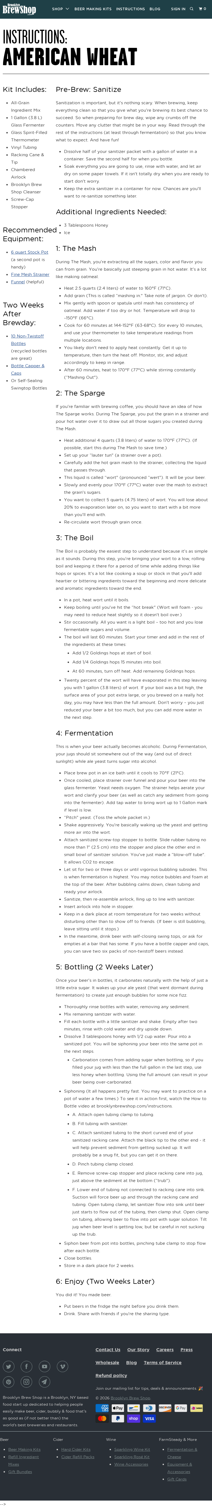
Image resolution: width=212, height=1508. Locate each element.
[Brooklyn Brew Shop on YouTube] (46, 1366)
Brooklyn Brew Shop (130, 1397)
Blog (155, 9)
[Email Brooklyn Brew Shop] (46, 1382)
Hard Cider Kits (76, 1449)
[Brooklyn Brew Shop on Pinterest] (10, 1382)
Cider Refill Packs (77, 1456)
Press (187, 1350)
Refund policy (111, 1375)
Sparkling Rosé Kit (132, 1456)
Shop (59, 9)
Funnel (18, 281)
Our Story (138, 1350)
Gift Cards (177, 1479)
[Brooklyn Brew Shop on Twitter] (10, 1366)
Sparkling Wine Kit (132, 1449)
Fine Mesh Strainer (30, 274)
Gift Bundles (20, 1471)
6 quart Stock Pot (29, 252)
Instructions (130, 9)
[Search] (192, 8)
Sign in (178, 9)
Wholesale (107, 1362)
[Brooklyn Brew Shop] (20, 9)
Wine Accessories (131, 1464)
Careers (165, 1350)
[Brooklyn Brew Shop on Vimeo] (64, 1366)
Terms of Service (163, 1362)
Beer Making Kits (93, 9)
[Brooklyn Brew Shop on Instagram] (28, 1382)
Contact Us (108, 1350)
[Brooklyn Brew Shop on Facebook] (28, 1366)
